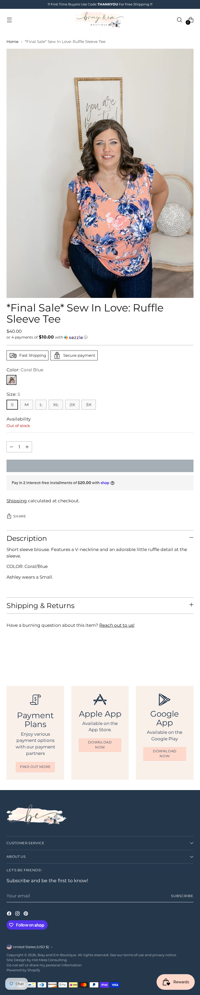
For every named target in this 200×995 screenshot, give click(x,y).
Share (19, 516)
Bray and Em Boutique (57, 955)
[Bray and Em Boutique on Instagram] (18, 914)
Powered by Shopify (23, 970)
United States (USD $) (31, 947)
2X (72, 404)
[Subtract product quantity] (11, 447)
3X (88, 404)
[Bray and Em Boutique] (100, 19)
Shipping (17, 500)
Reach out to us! (116, 625)
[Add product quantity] (27, 447)
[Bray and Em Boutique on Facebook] (10, 914)
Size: (13, 394)
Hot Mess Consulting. (49, 960)
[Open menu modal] (9, 19)
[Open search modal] (179, 19)
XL (56, 404)
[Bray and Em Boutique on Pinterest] (26, 914)
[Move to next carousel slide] (189, 657)
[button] (100, 337)
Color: (25, 369)
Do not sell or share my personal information (44, 965)
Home (12, 41)
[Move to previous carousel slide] (177, 657)
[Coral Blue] (11, 380)
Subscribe (182, 896)
